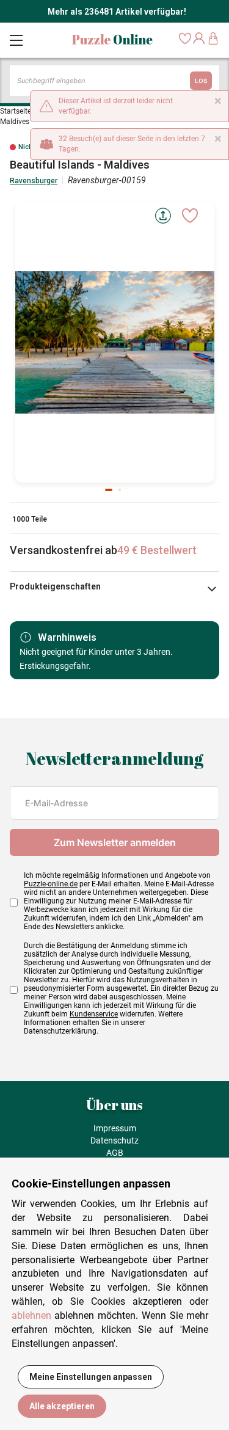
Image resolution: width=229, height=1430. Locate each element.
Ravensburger (33, 181)
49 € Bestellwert (157, 550)
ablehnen (31, 1315)
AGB (114, 1153)
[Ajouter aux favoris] (190, 216)
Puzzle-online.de (51, 884)
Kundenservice (94, 1014)
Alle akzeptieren (62, 1406)
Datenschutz (114, 1140)
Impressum (114, 1128)
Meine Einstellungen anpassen (90, 1377)
